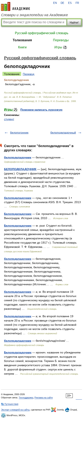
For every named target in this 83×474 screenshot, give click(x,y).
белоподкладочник (17, 157)
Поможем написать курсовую (41, 109)
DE (62, 3)
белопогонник (19, 132)
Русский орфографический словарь (41, 33)
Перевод (28, 74)
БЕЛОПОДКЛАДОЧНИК (20, 169)
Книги (22, 47)
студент (9, 119)
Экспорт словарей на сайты (15, 409)
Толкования (22, 40)
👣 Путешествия (9, 404)
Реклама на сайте (43, 397)
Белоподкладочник (17, 213)
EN (55, 3)
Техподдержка (26, 397)
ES (70, 3)
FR (77, 3)
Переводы (61, 40)
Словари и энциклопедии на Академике (34, 15)
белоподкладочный (63, 132)
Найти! (74, 22)
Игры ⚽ (60, 47)
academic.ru (15, 6)
